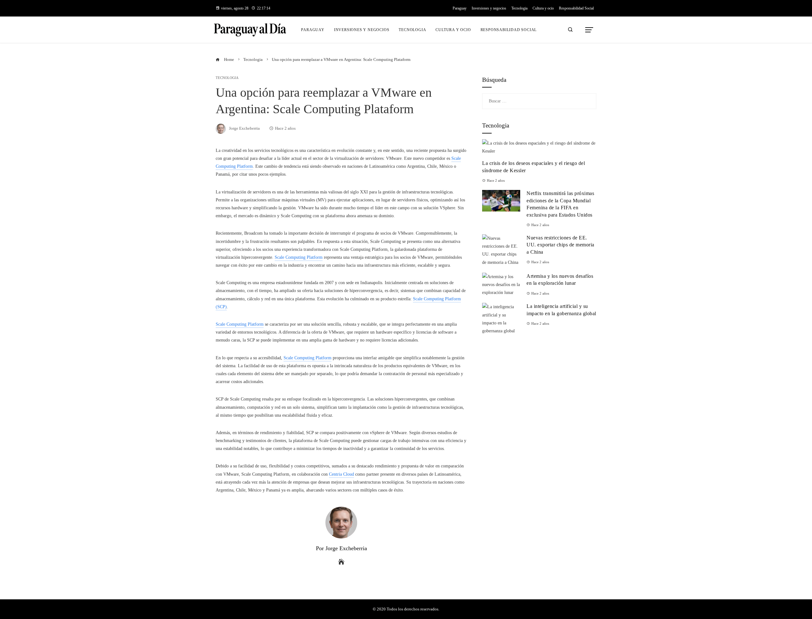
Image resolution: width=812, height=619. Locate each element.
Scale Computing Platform (299, 257)
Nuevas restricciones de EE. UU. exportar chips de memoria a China (560, 245)
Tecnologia (227, 78)
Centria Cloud (341, 474)
